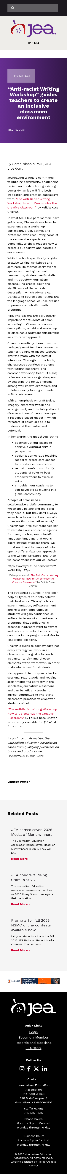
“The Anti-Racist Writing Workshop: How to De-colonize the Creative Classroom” (32, 203)
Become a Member (33, 1037)
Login (33, 1032)
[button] (33, 42)
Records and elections (34, 1043)
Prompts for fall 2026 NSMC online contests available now (31, 925)
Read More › (20, 858)
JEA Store (34, 1048)
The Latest (21, 75)
